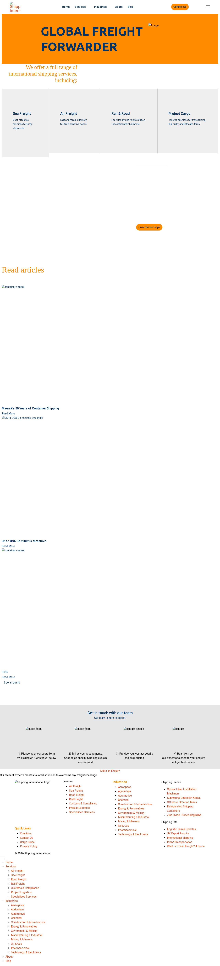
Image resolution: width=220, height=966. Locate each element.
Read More (8, 413)
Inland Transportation (179, 842)
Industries (100, 6)
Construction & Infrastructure (135, 804)
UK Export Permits (178, 833)
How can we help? (149, 227)
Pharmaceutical (127, 830)
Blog (131, 6)
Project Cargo (179, 113)
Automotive (125, 795)
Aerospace (124, 787)
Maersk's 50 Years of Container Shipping (30, 408)
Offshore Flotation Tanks (182, 802)
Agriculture (124, 791)
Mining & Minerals (129, 821)
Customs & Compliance (83, 803)
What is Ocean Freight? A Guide (186, 846)
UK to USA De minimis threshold (24, 541)
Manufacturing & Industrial (133, 817)
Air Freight (68, 113)
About (119, 6)
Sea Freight (22, 113)
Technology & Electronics (133, 834)
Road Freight (76, 795)
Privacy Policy (28, 846)
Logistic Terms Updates (181, 829)
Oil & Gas (123, 825)
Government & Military (131, 812)
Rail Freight (76, 799)
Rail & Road (121, 113)
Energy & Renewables (131, 808)
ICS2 (5, 672)
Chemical (123, 800)
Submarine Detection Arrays (184, 797)
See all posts (12, 682)
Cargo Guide (27, 842)
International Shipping (180, 837)
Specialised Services (82, 812)
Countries (26, 833)
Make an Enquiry (110, 770)
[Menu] (208, 7)
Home (66, 6)
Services (80, 6)
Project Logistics (79, 807)
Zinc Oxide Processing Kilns (184, 815)
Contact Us (179, 6)
